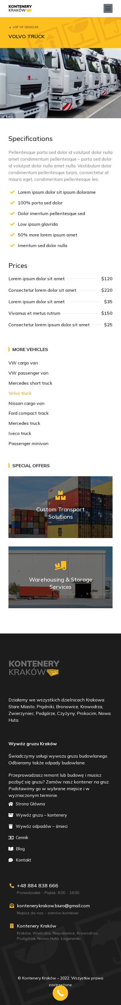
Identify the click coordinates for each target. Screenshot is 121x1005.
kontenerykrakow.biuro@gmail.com (53, 905)
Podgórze (26, 938)
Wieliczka (42, 933)
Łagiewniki (70, 938)
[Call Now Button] (60, 993)
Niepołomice (64, 933)
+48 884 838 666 (37, 885)
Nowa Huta (48, 938)
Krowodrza (87, 933)
